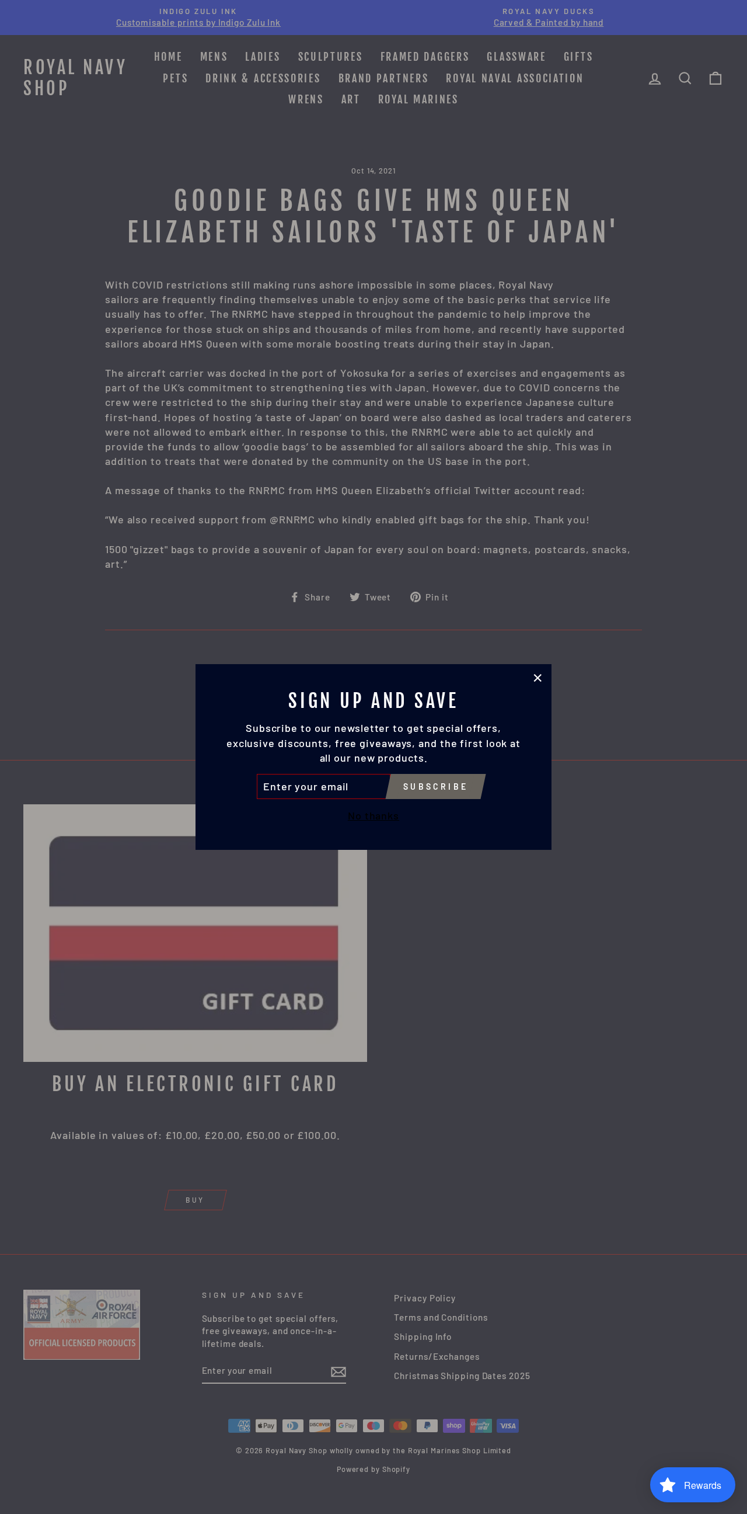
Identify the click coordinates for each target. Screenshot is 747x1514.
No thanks (373, 815)
